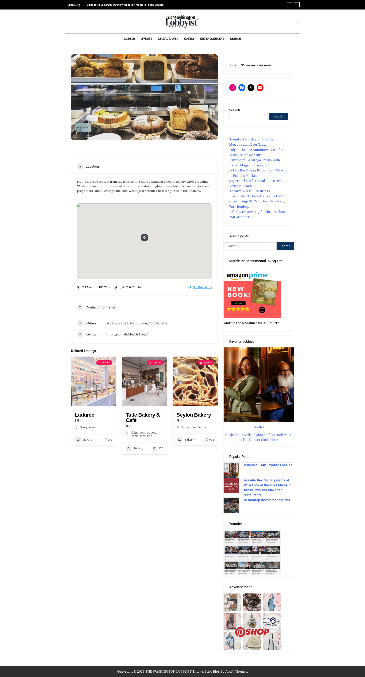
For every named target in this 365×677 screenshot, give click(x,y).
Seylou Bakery (193, 415)
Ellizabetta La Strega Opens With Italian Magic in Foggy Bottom (125, 4)
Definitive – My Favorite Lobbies (267, 465)
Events (146, 38)
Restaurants (168, 38)
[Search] (296, 21)
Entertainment (212, 38)
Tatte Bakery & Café (143, 417)
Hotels (189, 38)
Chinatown (138, 432)
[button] (144, 237)
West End (146, 436)
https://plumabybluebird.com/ (127, 334)
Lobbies (130, 38)
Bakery (87, 439)
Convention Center (193, 427)
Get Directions (202, 287)
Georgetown (88, 427)
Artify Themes (236, 671)
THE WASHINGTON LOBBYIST (168, 671)
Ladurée (84, 415)
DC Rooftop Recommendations (266, 500)
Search (235, 38)
